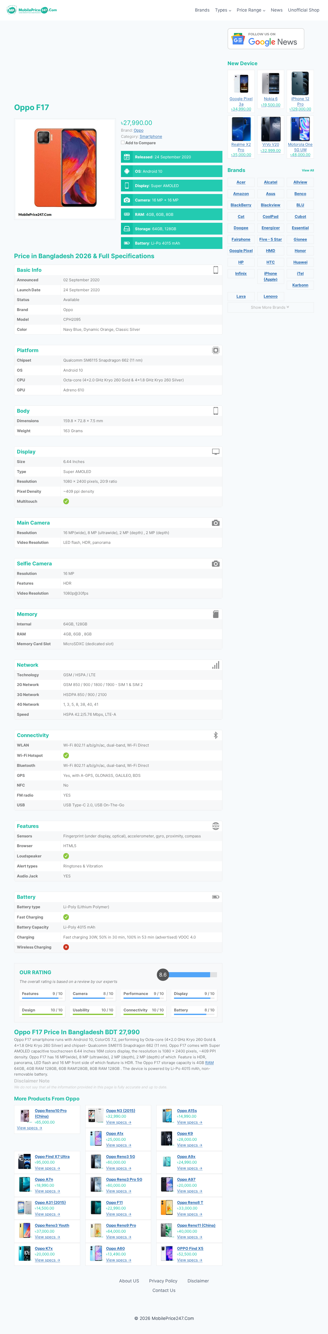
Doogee (241, 227)
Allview (300, 182)
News (277, 10)
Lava (241, 296)
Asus (270, 193)
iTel (300, 273)
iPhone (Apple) (271, 276)
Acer (241, 182)
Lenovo (271, 296)
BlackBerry (241, 204)
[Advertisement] (118, 64)
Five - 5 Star (270, 239)
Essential (300, 227)
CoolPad (271, 216)
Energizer (271, 227)
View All (308, 170)
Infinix (241, 273)
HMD (270, 250)
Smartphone (151, 136)
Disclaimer (198, 1280)
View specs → (29, 1127)
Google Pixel (241, 250)
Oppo (72, 1099)
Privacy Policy (163, 1280)
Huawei (300, 262)
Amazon (241, 193)
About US (129, 1280)
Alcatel (270, 182)
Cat (241, 216)
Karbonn (300, 285)
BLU (300, 204)
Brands (202, 10)
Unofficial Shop (303, 10)
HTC (270, 262)
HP (241, 262)
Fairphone (241, 239)
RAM (209, 1062)
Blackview (270, 204)
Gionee (300, 239)
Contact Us (164, 1290)
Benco (300, 193)
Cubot (300, 216)
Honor (300, 250)
